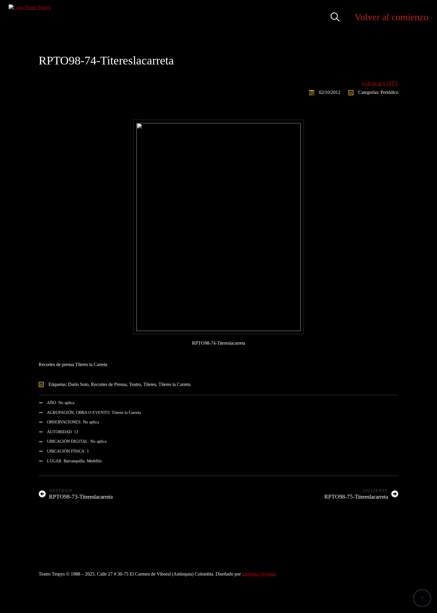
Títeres (149, 384)
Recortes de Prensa (109, 384)
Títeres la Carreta (174, 384)
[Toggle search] (335, 17)
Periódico (389, 92)
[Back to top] (422, 598)
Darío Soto (78, 384)
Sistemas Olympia (259, 573)
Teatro (135, 384)
